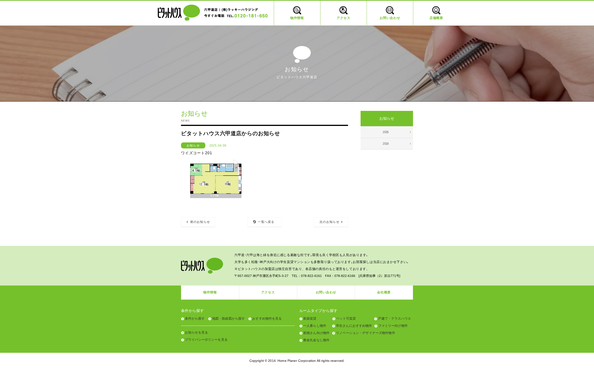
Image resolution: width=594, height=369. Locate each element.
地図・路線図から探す (228, 318)
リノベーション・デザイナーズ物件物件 (365, 333)
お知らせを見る (196, 332)
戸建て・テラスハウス (394, 318)
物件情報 (210, 292)
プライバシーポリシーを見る (206, 339)
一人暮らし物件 (314, 325)
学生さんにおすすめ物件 (354, 325)
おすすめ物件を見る (267, 318)
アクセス (268, 292)
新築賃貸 (309, 318)
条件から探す (195, 318)
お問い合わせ (326, 292)
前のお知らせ (200, 222)
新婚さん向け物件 (316, 333)
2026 (386, 132)
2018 (386, 143)
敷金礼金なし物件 (316, 340)
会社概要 (384, 292)
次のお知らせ (329, 222)
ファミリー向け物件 (393, 325)
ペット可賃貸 (346, 318)
